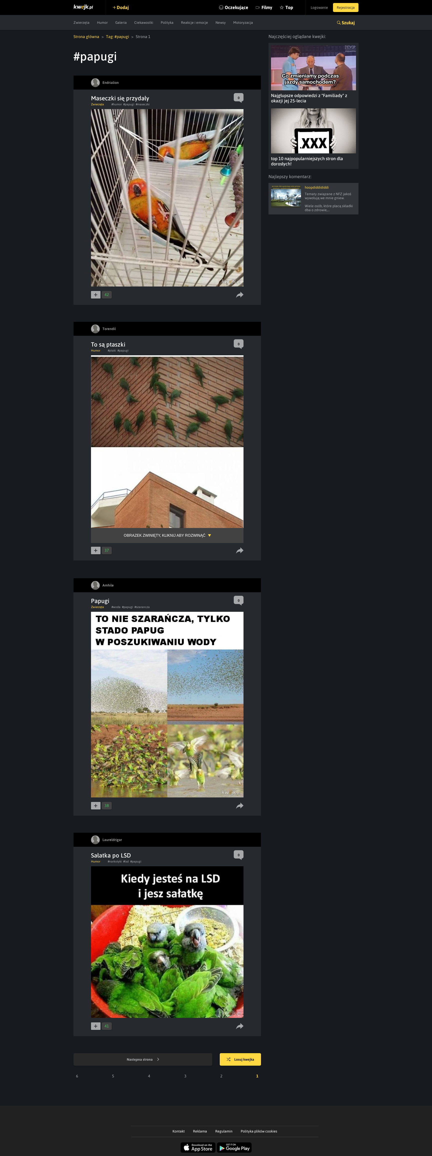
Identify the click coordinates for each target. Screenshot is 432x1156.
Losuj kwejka (244, 1059)
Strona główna (86, 36)
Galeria (121, 23)
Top (289, 7)
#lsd (126, 861)
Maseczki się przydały (120, 98)
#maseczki (143, 104)
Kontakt (178, 1131)
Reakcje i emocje (194, 23)
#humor (117, 104)
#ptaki (112, 350)
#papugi (128, 104)
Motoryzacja (243, 23)
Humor (102, 23)
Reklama (200, 1131)
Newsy (221, 23)
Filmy (267, 7)
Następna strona (140, 1059)
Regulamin (223, 1131)
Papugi (100, 601)
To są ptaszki (108, 344)
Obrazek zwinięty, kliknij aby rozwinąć (165, 535)
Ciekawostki (143, 23)
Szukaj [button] (348, 22)
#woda (116, 607)
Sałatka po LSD (111, 855)
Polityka (167, 23)
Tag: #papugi (117, 36)
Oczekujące (236, 7)
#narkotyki (115, 861)
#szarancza (142, 607)
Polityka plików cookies (259, 1131)
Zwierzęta (82, 23)
